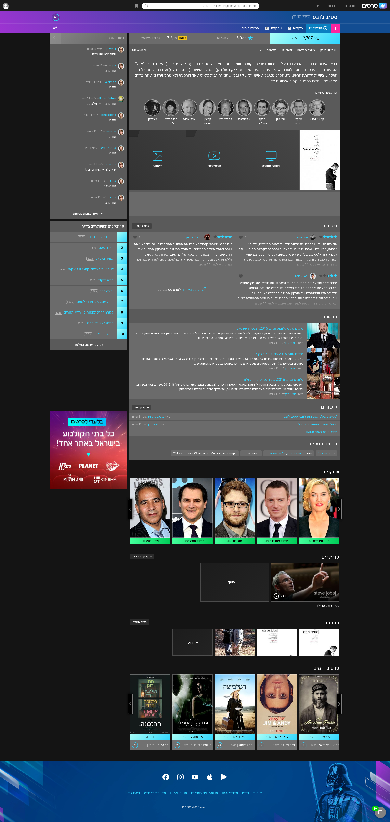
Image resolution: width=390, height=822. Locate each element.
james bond (108, 115)
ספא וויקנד (106, 280)
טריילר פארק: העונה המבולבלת (317, 424)
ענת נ (113, 181)
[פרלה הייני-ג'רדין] (171, 101)
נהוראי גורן (302, 237)
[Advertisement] (234, 204)
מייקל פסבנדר (279, 541)
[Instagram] (180, 777)
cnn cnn (111, 131)
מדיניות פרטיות (155, 793)
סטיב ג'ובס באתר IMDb (321, 432)
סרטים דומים (250, 28)
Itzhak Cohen (107, 98)
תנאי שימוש (178, 793)
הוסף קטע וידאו (142, 556)
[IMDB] (182, 38)
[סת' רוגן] (280, 101)
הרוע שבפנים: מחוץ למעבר (94, 301)
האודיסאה (106, 247)
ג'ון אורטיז (152, 541)
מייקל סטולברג (194, 541)
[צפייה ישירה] (271, 132)
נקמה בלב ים (104, 258)
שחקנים (274, 28)
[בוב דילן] (152, 101)
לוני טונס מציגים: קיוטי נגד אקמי (91, 269)
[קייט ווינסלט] (317, 101)
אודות (257, 793)
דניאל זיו (111, 49)
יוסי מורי (111, 164)
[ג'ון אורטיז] (244, 101)
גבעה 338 (106, 290)
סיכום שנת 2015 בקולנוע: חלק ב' (279, 354)
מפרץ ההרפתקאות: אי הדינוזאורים (89, 312)
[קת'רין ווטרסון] (207, 101)
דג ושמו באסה (103, 333)
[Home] (374, 6)
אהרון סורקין (294, 453)
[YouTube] (195, 777)
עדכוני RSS (230, 793)
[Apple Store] (210, 777)
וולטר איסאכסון (275, 453)
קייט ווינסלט (321, 541)
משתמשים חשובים (204, 793)
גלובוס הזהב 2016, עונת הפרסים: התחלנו (273, 379)
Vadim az (110, 82)
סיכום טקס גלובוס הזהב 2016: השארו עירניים (269, 328)
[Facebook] (166, 777)
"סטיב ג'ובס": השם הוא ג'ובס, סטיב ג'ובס (310, 416)
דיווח (245, 793)
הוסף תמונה (140, 622)
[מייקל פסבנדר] (299, 101)
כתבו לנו (134, 793)
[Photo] (319, 642)
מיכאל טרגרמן (194, 237)
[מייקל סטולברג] (262, 101)
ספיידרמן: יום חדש (100, 237)
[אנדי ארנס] (189, 101)
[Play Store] (224, 777)
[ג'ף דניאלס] (226, 101)
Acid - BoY (301, 276)
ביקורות (296, 28)
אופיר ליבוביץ (108, 148)
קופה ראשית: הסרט (100, 323)
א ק (114, 65)
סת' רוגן (237, 541)
